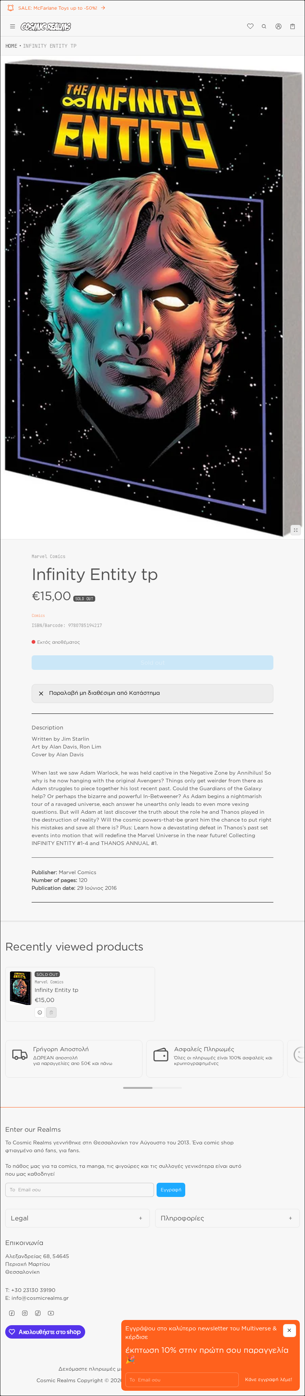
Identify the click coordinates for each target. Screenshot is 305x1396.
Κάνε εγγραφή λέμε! (268, 1379)
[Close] (289, 1330)
